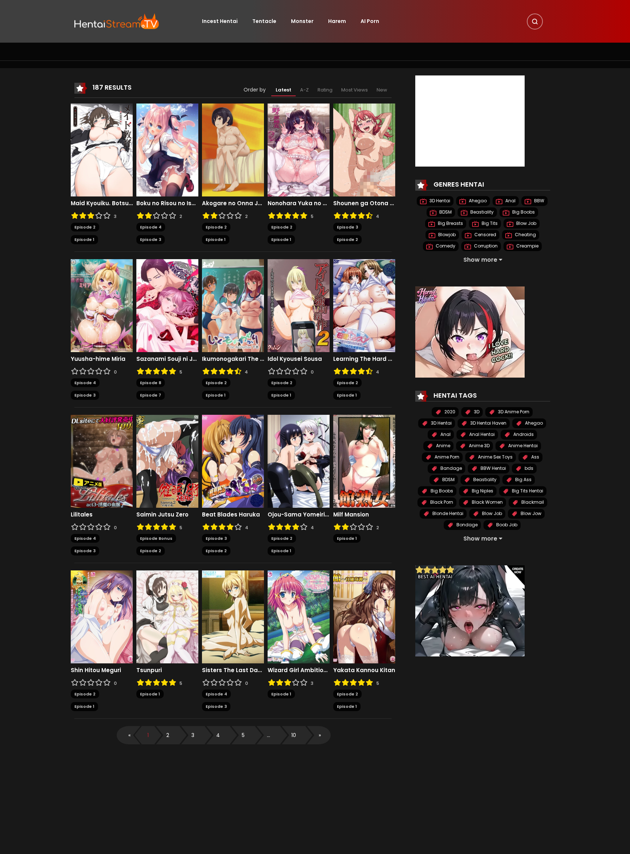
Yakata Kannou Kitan (364, 670)
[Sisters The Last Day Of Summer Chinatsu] (233, 616)
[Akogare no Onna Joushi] (233, 149)
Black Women (487, 502)
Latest (283, 89)
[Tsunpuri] (167, 616)
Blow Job (525, 223)
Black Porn (441, 502)
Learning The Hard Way (364, 359)
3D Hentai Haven (487, 423)
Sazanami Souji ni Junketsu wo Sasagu (167, 359)
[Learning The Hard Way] (364, 305)
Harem (337, 21)
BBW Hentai (492, 468)
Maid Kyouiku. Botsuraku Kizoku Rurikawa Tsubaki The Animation (102, 203)
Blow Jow (530, 513)
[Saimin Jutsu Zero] (167, 460)
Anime (442, 445)
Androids (523, 434)
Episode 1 (84, 239)
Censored (484, 234)
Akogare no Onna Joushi (233, 203)
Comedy (445, 246)
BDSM (445, 212)
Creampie (526, 246)
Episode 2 (85, 227)
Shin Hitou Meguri (96, 670)
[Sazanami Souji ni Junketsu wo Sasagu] (167, 305)
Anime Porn (446, 457)
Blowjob (446, 234)
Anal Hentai (481, 434)
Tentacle (264, 21)
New (382, 89)
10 (293, 735)
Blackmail (532, 502)
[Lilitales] (102, 460)
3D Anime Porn (513, 412)
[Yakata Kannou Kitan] (364, 616)
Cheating (525, 234)
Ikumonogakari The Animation (233, 359)
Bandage (450, 468)
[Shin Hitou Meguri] (102, 616)
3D (476, 412)
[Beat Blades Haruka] (233, 460)
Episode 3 (150, 239)
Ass (534, 457)
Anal (510, 201)
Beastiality (481, 212)
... (268, 735)
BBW (538, 201)
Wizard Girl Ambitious (299, 670)
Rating (325, 89)
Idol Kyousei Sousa (295, 359)
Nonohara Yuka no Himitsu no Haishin (299, 203)
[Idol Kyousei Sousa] (299, 305)
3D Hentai (439, 201)
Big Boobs (523, 212)
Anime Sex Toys (495, 457)
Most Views (354, 89)
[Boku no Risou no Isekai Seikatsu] (167, 149)
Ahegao (477, 201)
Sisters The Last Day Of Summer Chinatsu (233, 670)
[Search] (535, 21)
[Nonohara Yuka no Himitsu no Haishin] (299, 149)
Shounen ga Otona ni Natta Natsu (364, 203)
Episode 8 (150, 383)
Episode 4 (151, 227)
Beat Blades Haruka (231, 514)
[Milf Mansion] (364, 460)
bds (528, 468)
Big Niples (482, 491)
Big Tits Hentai (527, 491)
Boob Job (506, 525)
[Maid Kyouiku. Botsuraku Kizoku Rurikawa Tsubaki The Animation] (102, 149)
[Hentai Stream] (116, 20)
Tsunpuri (149, 670)
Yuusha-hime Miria (98, 359)
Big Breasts (450, 223)
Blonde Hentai (447, 513)
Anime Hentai (522, 445)
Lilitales (82, 514)
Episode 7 (150, 395)
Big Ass (523, 479)
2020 (449, 412)
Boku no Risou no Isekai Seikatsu (167, 203)
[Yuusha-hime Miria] (102, 305)
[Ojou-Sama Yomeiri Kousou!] (299, 460)
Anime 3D (479, 445)
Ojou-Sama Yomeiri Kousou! (299, 514)
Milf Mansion (351, 514)
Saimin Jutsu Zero (162, 514)
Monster (302, 21)
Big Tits (489, 223)
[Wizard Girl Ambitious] (299, 616)
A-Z (304, 89)
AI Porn (370, 21)
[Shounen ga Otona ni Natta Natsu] (364, 149)
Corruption (485, 246)
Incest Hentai (220, 21)
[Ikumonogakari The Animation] (233, 305)
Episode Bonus (156, 538)
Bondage (466, 525)
